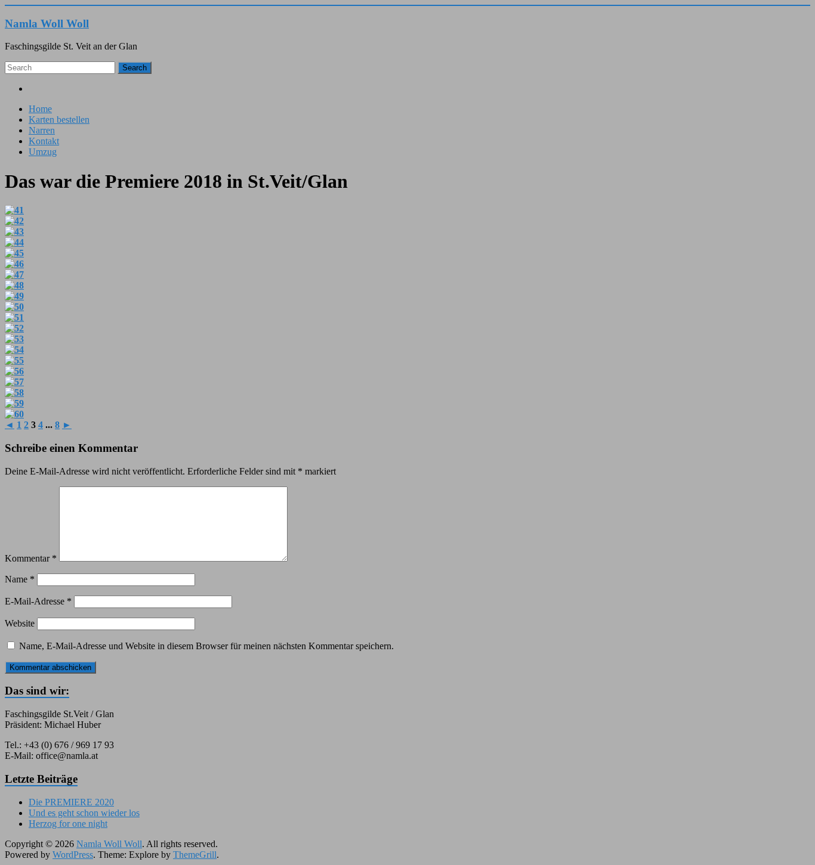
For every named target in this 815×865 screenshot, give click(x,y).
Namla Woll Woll (47, 23)
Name (20, 579)
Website (20, 623)
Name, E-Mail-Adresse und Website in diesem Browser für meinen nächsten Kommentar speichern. (206, 646)
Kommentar (31, 558)
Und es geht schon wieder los (84, 813)
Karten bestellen (59, 119)
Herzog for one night (68, 824)
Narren (42, 130)
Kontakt (44, 141)
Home (40, 109)
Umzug (43, 152)
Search (134, 67)
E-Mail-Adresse (38, 601)
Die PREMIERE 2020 (71, 802)
